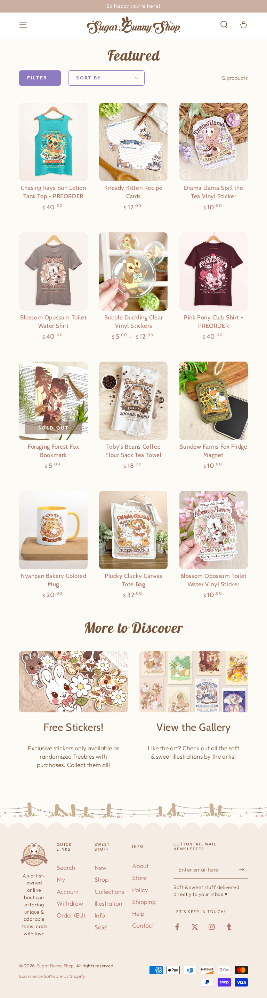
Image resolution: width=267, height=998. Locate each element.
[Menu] (23, 24)
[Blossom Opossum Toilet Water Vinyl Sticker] (213, 530)
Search (66, 868)
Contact (143, 925)
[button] (224, 24)
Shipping (144, 902)
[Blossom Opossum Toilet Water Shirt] (53, 271)
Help (138, 914)
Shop (101, 879)
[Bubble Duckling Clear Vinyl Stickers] (133, 271)
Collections (109, 892)
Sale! (101, 927)
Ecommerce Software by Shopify (52, 976)
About (140, 866)
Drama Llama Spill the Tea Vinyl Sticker (213, 192)
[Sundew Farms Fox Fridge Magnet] (213, 401)
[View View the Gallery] (193, 681)
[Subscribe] (243, 869)
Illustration (108, 903)
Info (100, 915)
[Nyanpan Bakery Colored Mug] (53, 530)
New (100, 868)
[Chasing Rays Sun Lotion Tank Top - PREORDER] (53, 142)
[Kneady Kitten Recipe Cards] (133, 142)
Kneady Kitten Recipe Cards (133, 192)
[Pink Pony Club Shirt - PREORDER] (213, 271)
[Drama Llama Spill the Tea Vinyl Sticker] (213, 142)
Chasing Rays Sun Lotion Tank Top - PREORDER (53, 192)
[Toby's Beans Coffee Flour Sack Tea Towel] (133, 401)
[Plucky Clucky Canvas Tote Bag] (133, 530)
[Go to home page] (133, 25)
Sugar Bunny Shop (55, 965)
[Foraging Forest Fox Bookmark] (53, 401)
